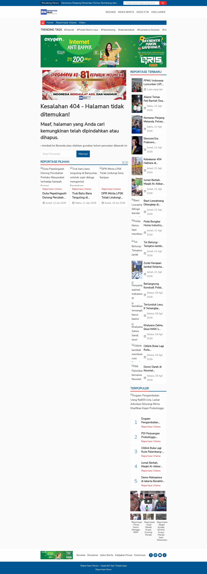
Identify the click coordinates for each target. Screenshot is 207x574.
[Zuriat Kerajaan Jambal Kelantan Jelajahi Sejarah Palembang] (137, 270)
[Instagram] (155, 555)
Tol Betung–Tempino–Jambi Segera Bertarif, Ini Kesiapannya (153, 248)
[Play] (148, 501)
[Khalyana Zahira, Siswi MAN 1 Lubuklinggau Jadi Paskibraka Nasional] (137, 332)
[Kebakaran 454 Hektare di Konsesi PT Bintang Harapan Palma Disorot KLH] (137, 166)
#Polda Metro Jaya (87, 29)
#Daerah (69, 29)
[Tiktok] (165, 555)
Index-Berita (106, 555)
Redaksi (111, 12)
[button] (163, 3)
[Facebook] (151, 555)
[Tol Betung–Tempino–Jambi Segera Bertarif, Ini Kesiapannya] (137, 249)
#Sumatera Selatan (148, 29)
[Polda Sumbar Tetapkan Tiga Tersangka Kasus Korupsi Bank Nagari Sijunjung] (84, 176)
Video (82, 22)
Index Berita (126, 12)
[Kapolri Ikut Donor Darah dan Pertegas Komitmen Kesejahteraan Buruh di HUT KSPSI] (55, 176)
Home (49, 22)
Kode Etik (143, 12)
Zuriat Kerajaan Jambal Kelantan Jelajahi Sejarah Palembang (153, 268)
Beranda (80, 555)
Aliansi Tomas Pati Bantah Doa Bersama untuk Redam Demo (153, 102)
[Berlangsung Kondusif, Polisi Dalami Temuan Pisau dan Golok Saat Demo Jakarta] (137, 290)
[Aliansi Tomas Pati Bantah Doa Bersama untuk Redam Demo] (137, 104)
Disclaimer (158, 12)
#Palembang (108, 29)
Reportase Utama (66, 22)
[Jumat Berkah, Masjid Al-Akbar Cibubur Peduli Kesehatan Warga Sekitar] (137, 187)
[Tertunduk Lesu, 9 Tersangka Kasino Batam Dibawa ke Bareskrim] (137, 311)
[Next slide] (126, 162)
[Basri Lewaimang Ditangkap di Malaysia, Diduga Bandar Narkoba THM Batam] (137, 207)
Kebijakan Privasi (123, 555)
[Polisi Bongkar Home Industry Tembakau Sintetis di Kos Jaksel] (137, 228)
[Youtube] (160, 555)
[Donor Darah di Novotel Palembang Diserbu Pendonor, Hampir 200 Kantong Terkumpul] (137, 373)
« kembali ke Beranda (53, 145)
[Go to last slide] (123, 162)
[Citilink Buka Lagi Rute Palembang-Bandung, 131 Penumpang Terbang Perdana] (137, 353)
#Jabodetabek (126, 29)
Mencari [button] (83, 154)
